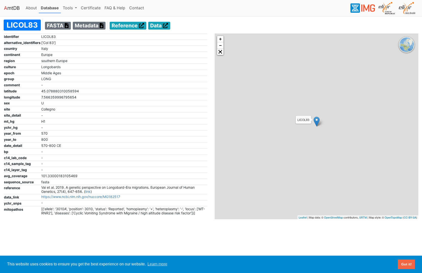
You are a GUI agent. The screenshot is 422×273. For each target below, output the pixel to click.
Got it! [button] (406, 264)
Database (51, 7)
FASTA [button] (56, 26)
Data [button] (156, 26)
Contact (137, 7)
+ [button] (220, 39)
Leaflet (303, 217)
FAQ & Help (116, 7)
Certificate (91, 7)
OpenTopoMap (393, 217)
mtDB (12, 8)
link (88, 191)
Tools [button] (68, 7)
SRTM (363, 217)
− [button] (220, 45)
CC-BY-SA (410, 217)
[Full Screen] (220, 52)
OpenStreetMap (333, 217)
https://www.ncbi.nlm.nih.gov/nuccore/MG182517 (80, 197)
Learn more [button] (157, 264)
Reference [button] (125, 26)
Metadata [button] (87, 26)
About (32, 7)
